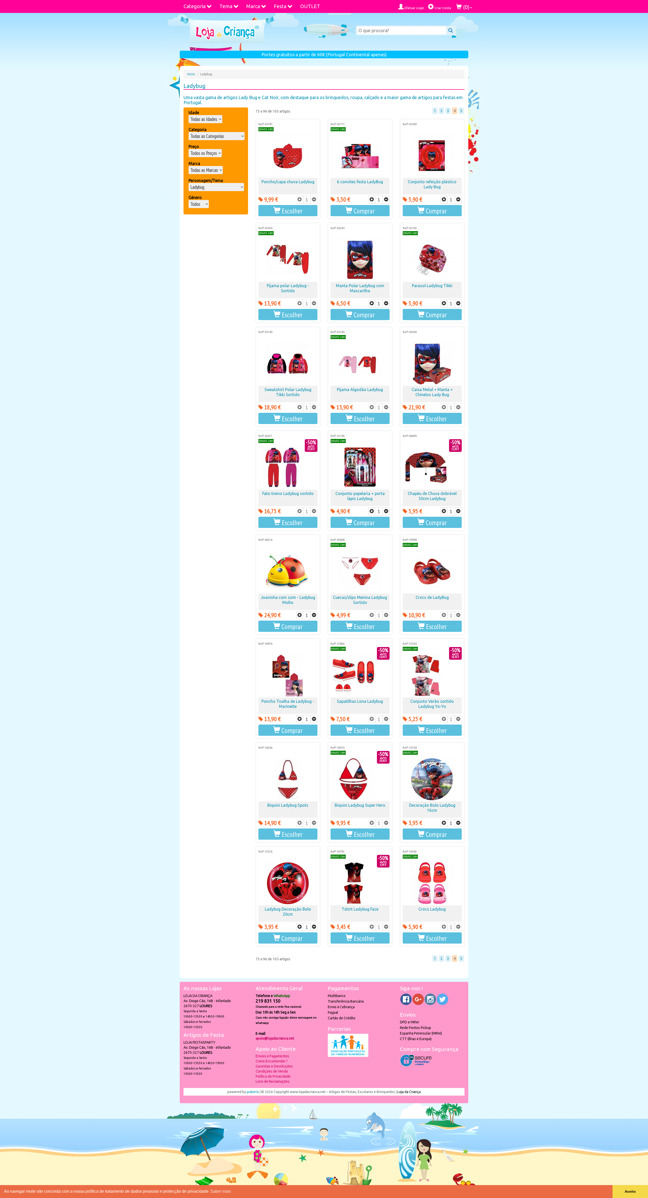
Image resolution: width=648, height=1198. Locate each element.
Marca (253, 6)
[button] (287, 210)
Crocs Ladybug (432, 909)
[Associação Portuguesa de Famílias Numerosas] (348, 1056)
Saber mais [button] (220, 1191)
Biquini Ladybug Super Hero (360, 805)
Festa (280, 6)
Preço (194, 146)
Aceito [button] (630, 1191)
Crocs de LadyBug (432, 597)
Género (195, 197)
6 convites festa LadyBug (360, 181)
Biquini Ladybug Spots (287, 805)
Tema (225, 6)
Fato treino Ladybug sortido (288, 493)
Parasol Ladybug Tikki (432, 285)
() (466, 7)
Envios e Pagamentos (272, 1056)
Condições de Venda (272, 1071)
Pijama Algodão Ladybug (360, 389)
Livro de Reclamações (273, 1081)
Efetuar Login (414, 8)
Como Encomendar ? (272, 1061)
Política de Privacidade (273, 1076)
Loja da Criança (409, 1092)
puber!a (253, 1092)
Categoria (195, 6)
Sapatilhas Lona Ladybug (360, 701)
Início (191, 74)
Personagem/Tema (206, 180)
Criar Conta (442, 8)
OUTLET (310, 6)
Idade (194, 112)
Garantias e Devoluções (274, 1066)
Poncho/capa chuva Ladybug (287, 181)
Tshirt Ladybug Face (360, 909)
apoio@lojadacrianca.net (275, 1038)
